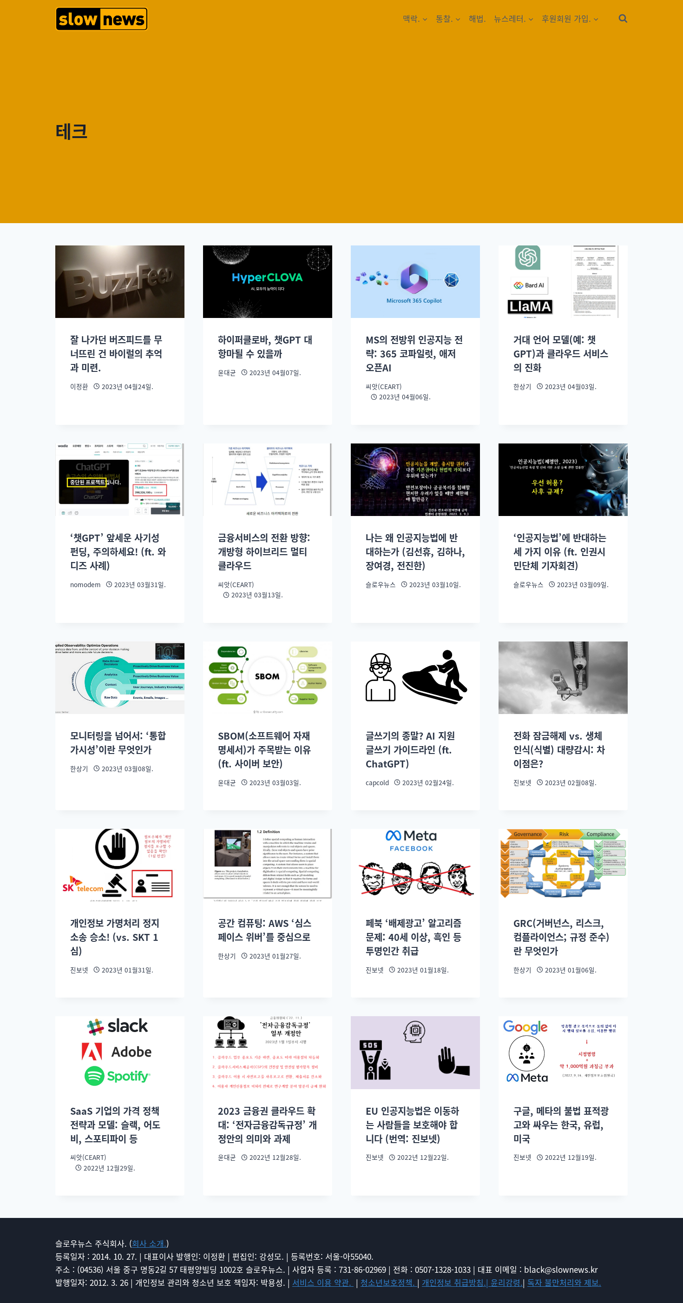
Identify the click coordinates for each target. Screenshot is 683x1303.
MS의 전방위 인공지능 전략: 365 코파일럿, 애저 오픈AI (414, 353)
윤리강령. (507, 1282)
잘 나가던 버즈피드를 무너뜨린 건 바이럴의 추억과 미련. (116, 353)
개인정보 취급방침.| (456, 1282)
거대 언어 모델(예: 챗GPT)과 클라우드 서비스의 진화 (560, 353)
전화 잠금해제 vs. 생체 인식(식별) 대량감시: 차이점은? (559, 749)
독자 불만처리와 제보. (564, 1282)
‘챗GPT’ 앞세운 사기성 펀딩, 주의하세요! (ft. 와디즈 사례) (118, 551)
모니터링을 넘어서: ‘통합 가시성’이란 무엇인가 (118, 742)
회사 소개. (149, 1243)
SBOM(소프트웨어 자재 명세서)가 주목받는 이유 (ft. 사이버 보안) (264, 749)
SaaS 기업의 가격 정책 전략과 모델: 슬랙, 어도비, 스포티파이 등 (115, 1124)
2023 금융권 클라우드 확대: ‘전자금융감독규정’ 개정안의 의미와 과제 (267, 1124)
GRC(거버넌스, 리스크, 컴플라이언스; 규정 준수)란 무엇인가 (561, 937)
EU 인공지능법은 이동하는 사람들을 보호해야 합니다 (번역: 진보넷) (412, 1124)
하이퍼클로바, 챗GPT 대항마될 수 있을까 (265, 346)
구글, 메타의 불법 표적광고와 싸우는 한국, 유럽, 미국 (561, 1124)
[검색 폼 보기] (623, 18)
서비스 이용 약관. (323, 1282)
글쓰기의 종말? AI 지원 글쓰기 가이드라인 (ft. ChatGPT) (410, 749)
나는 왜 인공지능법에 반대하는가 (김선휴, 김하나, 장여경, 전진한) (415, 551)
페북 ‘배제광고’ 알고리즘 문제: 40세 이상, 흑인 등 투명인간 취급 (413, 937)
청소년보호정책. (389, 1282)
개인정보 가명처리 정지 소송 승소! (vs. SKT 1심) (114, 937)
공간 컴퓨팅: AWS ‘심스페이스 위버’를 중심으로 (264, 930)
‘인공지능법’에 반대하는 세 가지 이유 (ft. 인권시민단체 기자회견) (559, 551)
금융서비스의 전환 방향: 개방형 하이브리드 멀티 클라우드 (264, 551)
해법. (477, 18)
